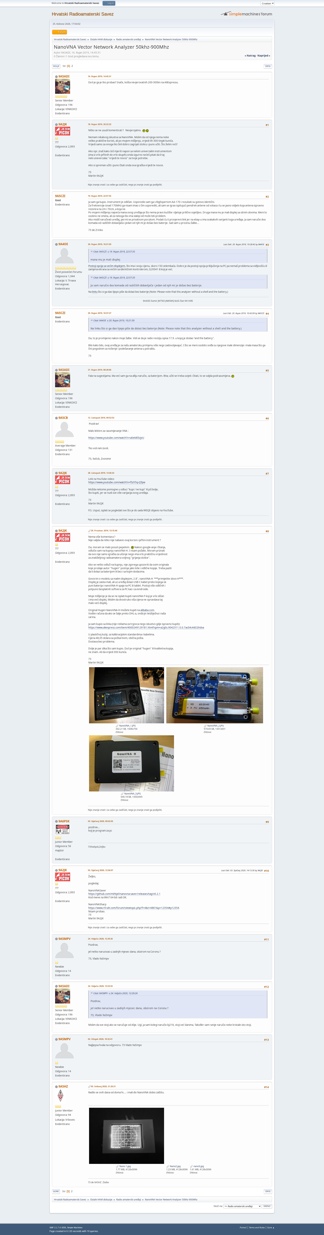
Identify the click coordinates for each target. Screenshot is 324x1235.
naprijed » (263, 55)
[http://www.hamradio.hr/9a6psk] (56, 854)
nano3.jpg (198, 1166)
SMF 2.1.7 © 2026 (58, 1227)
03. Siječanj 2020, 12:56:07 (100, 870)
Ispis (267, 66)
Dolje (56, 66)
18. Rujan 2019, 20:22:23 (99, 124)
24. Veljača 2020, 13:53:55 (100, 986)
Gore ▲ (270, 1227)
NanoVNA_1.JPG (127, 725)
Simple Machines (74, 1227)
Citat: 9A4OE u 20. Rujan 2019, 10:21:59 (113, 320)
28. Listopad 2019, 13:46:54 (101, 472)
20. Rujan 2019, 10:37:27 (99, 313)
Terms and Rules (257, 1227)
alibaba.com (147, 610)
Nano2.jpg (175, 1166)
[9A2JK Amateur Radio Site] (56, 151)
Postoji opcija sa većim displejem (106, 266)
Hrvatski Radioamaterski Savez (83, 13)
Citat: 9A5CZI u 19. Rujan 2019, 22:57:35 (114, 251)
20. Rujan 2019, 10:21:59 (99, 244)
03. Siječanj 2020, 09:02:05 (100, 821)
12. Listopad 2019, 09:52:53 (101, 417)
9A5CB (63, 418)
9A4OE (63, 244)
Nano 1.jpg (125, 1166)
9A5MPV (64, 939)
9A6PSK (64, 821)
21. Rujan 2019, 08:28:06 (99, 369)
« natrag (250, 55)
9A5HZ (63, 1086)
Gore (56, 1191)
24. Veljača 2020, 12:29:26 (100, 938)
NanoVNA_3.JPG (132, 793)
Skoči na (218, 1205)
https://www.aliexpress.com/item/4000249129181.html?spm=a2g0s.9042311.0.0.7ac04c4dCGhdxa (146, 627)
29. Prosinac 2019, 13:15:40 (104, 530)
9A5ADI (63, 76)
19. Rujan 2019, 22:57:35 (99, 195)
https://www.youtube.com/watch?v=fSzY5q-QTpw (116, 482)
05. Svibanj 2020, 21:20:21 (103, 1086)
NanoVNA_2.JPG (215, 725)
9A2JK (62, 124)
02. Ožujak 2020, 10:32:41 (100, 1039)
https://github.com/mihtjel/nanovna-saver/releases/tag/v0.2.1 (124, 894)
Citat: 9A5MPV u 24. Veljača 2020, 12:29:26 (115, 993)
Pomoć (243, 1227)
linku (95, 291)
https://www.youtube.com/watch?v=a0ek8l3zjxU (116, 437)
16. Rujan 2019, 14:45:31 (99, 76)
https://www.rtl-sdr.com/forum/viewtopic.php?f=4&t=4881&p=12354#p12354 (133, 908)
